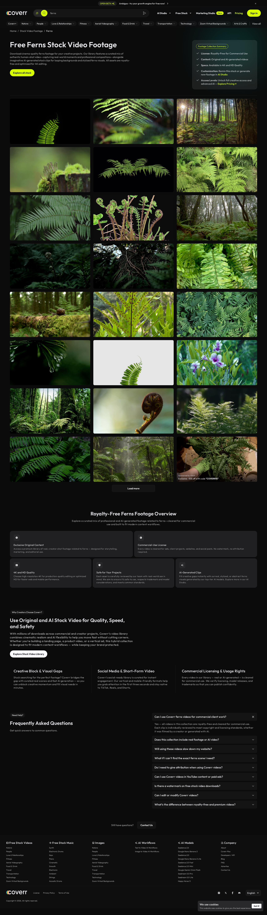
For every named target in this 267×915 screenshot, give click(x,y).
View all (256, 23)
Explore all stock (22, 72)
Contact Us (146, 825)
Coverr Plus (225, 851)
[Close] (255, 3)
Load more (133, 488)
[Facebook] (232, 893)
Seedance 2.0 (183, 855)
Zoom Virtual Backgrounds (17, 881)
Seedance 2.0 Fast (185, 862)
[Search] (44, 13)
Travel (8, 870)
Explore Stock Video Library (28, 654)
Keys (51, 855)
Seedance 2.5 (183, 848)
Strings (52, 877)
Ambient (52, 874)
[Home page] (16, 13)
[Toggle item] (253, 717)
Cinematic (53, 862)
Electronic (53, 870)
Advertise (225, 866)
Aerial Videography (14, 862)
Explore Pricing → (227, 83)
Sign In (254, 13)
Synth (51, 848)
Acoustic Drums (55, 881)
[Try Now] (167, 3)
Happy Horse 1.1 (184, 881)
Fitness (9, 859)
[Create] (37, 13)
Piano (51, 859)
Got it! (256, 906)
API (229, 13)
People (9, 851)
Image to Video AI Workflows (147, 851)
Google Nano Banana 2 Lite (189, 859)
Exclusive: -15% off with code (198, 478)
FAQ (223, 862)
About (223, 848)
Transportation (12, 874)
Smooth (52, 866)
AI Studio (162, 13)
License (36, 893)
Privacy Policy (49, 893)
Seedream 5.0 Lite (185, 877)
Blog (223, 859)
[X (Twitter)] (226, 893)
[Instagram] (219, 893)
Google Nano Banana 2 (187, 851)
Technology (11, 877)
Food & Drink (11, 866)
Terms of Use (63, 893)
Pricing (239, 13)
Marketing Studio (209, 13)
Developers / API (228, 855)
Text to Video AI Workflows (146, 848)
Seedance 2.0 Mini (185, 866)
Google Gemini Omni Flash (189, 870)
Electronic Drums (56, 851)
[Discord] (239, 893)
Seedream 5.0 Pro (185, 874)
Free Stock (181, 13)
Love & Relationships (14, 855)
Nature (9, 848)
